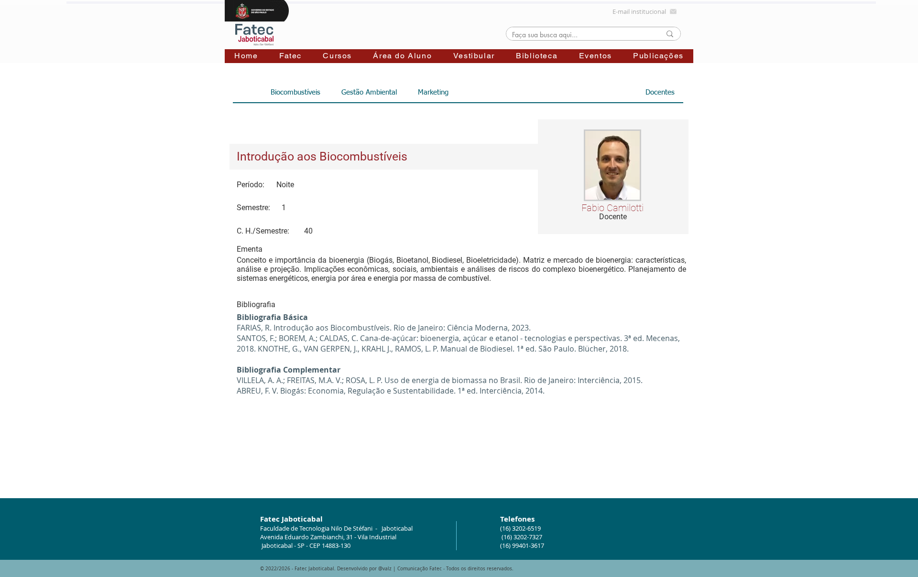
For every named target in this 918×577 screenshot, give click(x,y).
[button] (290, 56)
